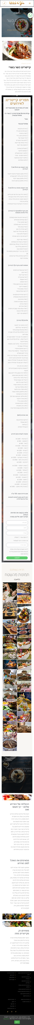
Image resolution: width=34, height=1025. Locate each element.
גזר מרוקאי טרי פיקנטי (20, 325)
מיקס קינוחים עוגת (21, 420)
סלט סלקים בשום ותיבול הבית (18, 408)
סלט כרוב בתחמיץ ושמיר (19, 385)
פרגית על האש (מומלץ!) (20, 225)
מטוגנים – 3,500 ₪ (21, 455)
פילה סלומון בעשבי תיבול (19, 178)
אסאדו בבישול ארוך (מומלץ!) (18, 242)
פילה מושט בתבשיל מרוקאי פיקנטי (17, 174)
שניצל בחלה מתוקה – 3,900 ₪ (18, 487)
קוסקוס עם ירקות (21, 313)
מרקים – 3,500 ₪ (21, 462)
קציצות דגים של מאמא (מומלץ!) (17, 217)
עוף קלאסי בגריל (22, 222)
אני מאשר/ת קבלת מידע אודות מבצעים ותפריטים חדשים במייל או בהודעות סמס (18, 551)
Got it (17, 1022)
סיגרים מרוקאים (22, 129)
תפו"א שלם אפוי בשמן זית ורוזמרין (17, 309)
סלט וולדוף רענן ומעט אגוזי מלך (18, 396)
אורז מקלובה (23, 282)
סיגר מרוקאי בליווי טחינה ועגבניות (17, 197)
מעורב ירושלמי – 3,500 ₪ (19, 466)
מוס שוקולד (23, 422)
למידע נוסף (6, 1018)
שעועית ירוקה (22, 287)
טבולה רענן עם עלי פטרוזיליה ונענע (17, 363)
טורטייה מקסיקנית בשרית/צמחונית (17, 204)
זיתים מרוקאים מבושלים (20, 297)
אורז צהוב (23, 272)
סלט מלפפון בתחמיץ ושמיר (19, 392)
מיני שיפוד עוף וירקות (20, 143)
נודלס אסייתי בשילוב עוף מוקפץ (17, 244)
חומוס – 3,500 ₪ (21, 480)
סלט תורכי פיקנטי (21, 399)
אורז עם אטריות (22, 277)
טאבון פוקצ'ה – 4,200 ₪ (19, 475)
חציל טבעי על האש (21, 382)
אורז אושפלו (23, 279)
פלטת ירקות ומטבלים (20, 153)
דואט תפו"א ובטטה (21, 311)
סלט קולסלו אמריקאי (20, 387)
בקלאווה (24, 425)
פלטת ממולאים (22, 160)
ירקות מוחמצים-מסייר (20, 349)
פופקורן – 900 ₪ (21, 441)
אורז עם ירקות (22, 275)
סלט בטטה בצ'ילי (21, 401)
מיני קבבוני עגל (22, 138)
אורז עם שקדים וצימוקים (19, 270)
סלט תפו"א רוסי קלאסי (20, 389)
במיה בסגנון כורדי (21, 289)
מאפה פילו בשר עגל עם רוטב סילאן (17, 194)
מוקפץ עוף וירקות (21, 145)
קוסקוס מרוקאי (22, 151)
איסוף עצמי (23, 537)
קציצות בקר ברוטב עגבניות (19, 236)
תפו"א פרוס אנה (22, 299)
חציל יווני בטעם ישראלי (20, 380)
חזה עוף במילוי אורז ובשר (19, 231)
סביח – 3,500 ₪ (22, 468)
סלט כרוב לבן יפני (21, 366)
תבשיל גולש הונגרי (21, 234)
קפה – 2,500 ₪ (22, 448)
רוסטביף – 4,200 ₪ (21, 477)
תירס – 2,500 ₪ (22, 473)
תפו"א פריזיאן (22, 306)
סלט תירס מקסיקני (21, 394)
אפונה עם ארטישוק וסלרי (19, 284)
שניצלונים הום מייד (21, 131)
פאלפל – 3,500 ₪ (21, 470)
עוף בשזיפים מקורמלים (20, 220)
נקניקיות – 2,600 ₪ (21, 439)
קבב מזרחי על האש (21, 229)
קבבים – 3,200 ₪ (21, 451)
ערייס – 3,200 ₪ (21, 453)
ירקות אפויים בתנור (21, 291)
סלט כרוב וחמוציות (21, 406)
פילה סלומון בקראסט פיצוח (19, 181)
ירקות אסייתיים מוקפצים (19, 295)
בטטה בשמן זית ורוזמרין (20, 302)
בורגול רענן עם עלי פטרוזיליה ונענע (17, 360)
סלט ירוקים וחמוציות (20, 403)
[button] (29, 3)
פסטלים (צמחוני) (21, 148)
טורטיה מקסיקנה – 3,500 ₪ (18, 457)
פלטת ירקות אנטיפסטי (20, 158)
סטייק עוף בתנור (22, 227)
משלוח (16, 537)
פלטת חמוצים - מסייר (20, 155)
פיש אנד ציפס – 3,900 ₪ (19, 460)
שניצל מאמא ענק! (21, 249)
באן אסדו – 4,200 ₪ (21, 446)
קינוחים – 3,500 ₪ (21, 482)
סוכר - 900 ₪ (22, 443)
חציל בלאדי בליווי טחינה (20, 378)
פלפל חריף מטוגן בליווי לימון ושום (17, 373)
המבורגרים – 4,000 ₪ (20, 484)
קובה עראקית (22, 133)
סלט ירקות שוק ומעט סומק (19, 375)
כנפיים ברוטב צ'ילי (21, 136)
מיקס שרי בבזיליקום (21, 328)
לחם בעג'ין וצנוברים (21, 140)
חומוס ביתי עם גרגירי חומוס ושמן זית (16, 337)
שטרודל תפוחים (22, 427)
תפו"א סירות (23, 304)
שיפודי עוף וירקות (21, 240)
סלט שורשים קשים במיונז (19, 330)
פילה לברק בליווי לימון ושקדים (18, 176)
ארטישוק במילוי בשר (20, 247)
